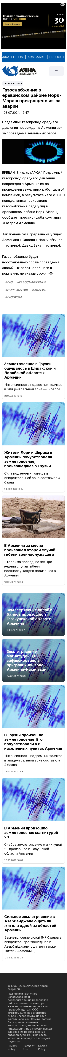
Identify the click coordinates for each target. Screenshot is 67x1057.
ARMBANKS (36, 57)
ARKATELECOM (12, 57)
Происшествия (13, 83)
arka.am (24, 1019)
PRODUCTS (57, 57)
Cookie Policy (42, 1047)
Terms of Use (28, 1047)
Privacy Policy (12, 1047)
